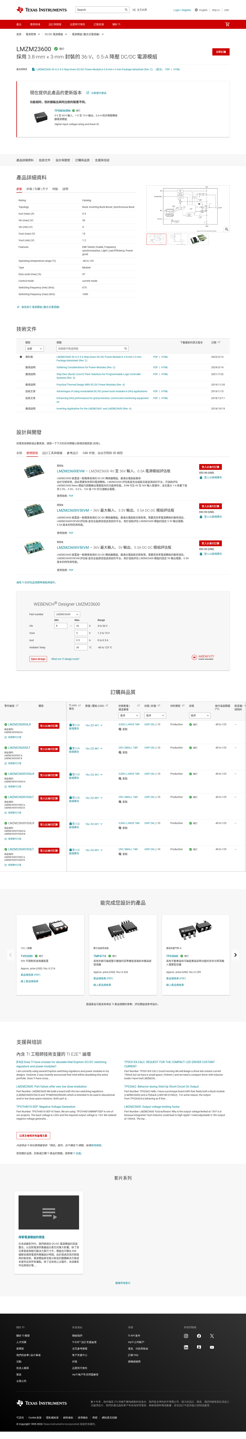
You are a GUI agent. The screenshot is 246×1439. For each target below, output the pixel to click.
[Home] (41, 10)
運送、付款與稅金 (138, 1348)
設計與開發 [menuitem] (55, 24)
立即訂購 (221, 51)
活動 (18, 1361)
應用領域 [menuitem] (35, 24)
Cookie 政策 (35, 1417)
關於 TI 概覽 (23, 1335)
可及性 (20, 1417)
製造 (18, 1374)
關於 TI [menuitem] (116, 24)
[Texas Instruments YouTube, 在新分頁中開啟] (212, 1348)
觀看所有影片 (123, 1283)
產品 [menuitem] (18, 24)
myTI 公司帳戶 (136, 1342)
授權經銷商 (134, 1361)
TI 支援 (77, 1153)
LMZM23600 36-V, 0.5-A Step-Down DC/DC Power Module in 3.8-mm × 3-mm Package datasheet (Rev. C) (95, 69)
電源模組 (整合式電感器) (86, 34)
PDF (167, 69)
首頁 (18, 34)
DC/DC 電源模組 (54, 34)
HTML (176, 69)
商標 (94, 1417)
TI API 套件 (134, 1335)
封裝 (74, 1361)
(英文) (159, 69)
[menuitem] (227, 24)
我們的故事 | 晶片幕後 (28, 1355)
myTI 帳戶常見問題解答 (85, 1374)
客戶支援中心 (79, 1355)
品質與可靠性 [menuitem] (77, 24)
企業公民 (21, 1381)
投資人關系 (22, 1368)
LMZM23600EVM (70, 471)
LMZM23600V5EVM (73, 547)
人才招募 (21, 1342)
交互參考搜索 (79, 1348)
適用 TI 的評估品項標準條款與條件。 (36, 582)
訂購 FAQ (133, 1355)
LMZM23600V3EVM (73, 510)
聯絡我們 (77, 1335)
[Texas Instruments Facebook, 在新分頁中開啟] (199, 1337)
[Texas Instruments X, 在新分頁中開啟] (212, 1337)
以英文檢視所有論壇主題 (33, 1135)
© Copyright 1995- (29, 1424)
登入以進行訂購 (210, 466)
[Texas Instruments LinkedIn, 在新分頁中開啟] (186, 1348)
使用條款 (96, 1145)
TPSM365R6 (62, 110)
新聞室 (20, 1348)
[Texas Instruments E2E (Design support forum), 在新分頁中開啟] (199, 1348)
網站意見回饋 (109, 1417)
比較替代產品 (98, 93)
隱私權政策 (52, 1417)
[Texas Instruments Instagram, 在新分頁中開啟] (186, 1337)
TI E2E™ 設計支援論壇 (84, 1342)
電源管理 (31, 34)
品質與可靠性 (79, 1368)
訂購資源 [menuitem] (99, 24)
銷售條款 (68, 1417)
